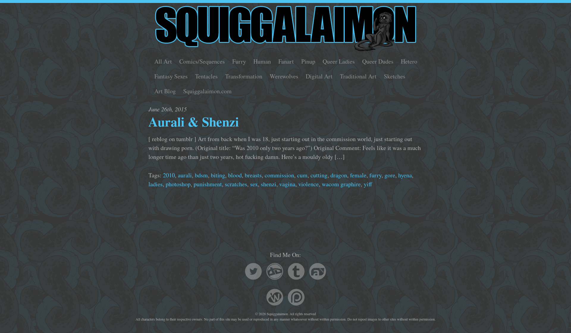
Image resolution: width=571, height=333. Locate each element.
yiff (368, 184)
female (358, 175)
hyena (405, 175)
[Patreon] (296, 298)
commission (279, 175)
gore (390, 175)
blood (235, 175)
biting (218, 175)
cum (302, 175)
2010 (169, 175)
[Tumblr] (296, 272)
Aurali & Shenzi (193, 121)
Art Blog (165, 91)
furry (375, 175)
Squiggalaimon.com (207, 91)
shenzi (268, 184)
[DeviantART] (274, 272)
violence (308, 184)
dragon (338, 175)
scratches (236, 184)
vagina (287, 184)
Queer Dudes (377, 61)
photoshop (178, 184)
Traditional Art (358, 76)
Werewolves (284, 76)
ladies (155, 184)
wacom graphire (341, 184)
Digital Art (319, 76)
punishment (208, 184)
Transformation (243, 76)
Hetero (409, 61)
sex (254, 184)
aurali (185, 175)
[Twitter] (253, 272)
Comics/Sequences (202, 61)
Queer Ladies (339, 61)
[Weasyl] (274, 298)
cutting (318, 175)
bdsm (201, 175)
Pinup (308, 61)
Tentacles (206, 76)
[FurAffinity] (317, 272)
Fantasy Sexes (171, 76)
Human (262, 61)
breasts (253, 175)
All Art (163, 61)
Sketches (394, 76)
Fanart (286, 61)
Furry (239, 61)
